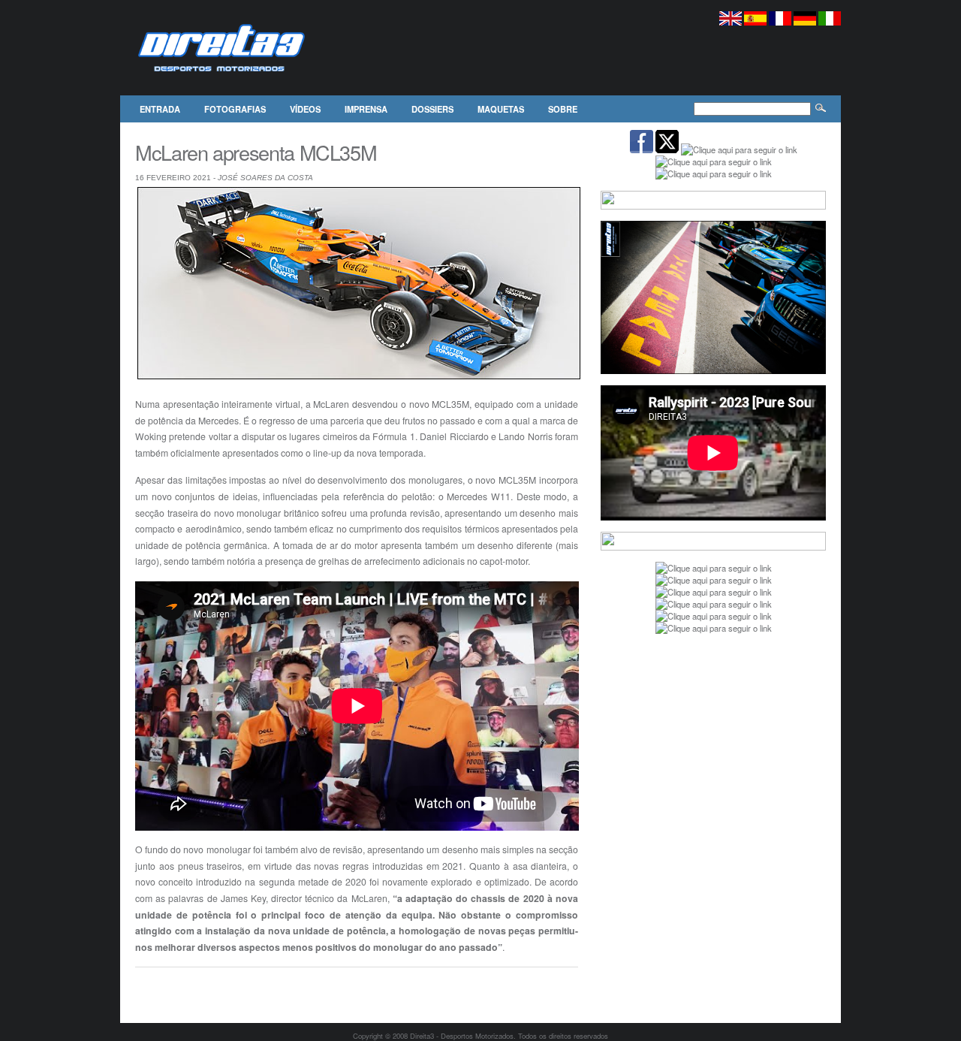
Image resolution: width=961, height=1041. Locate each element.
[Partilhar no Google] (204, 987)
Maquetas (500, 109)
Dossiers (432, 109)
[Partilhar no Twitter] (157, 987)
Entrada (160, 109)
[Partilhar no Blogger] (188, 987)
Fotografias (235, 109)
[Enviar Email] (173, 987)
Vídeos (305, 109)
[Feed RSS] (236, 987)
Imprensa (366, 109)
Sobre (562, 109)
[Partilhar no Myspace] (220, 987)
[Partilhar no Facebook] (141, 987)
